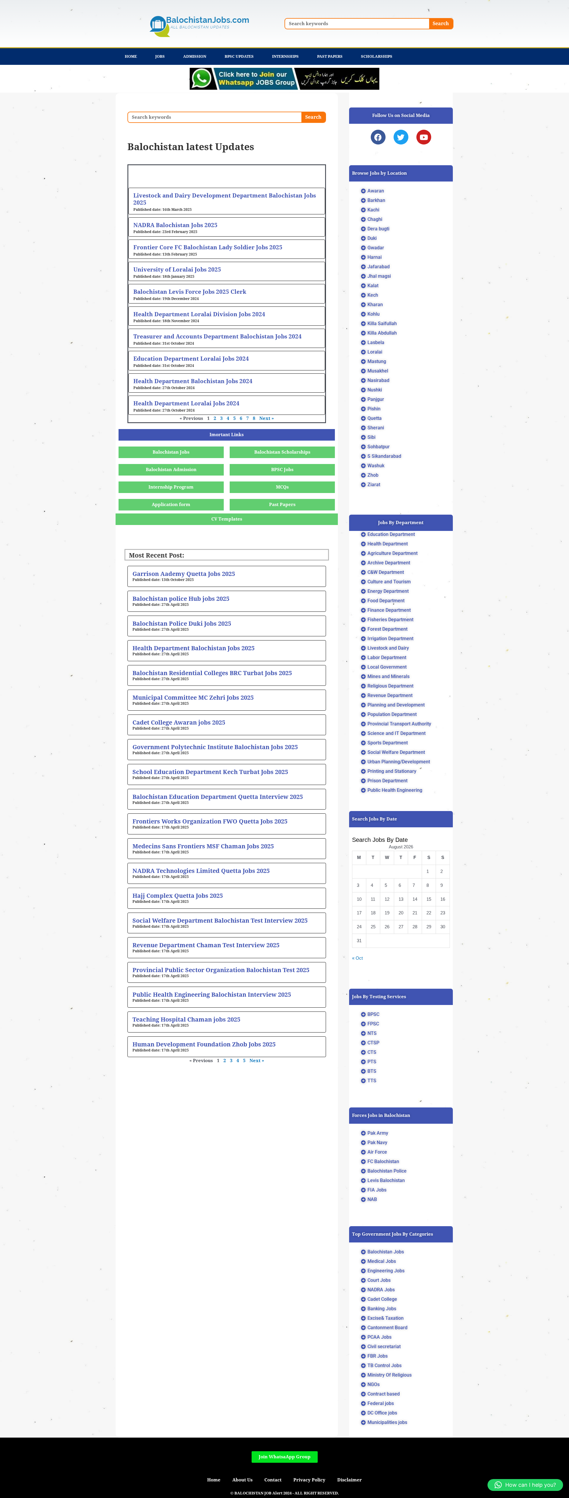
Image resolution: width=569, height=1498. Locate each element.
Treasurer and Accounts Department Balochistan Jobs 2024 (217, 336)
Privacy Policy (309, 1480)
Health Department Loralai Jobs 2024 (186, 403)
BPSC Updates (239, 56)
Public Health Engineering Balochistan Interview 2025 (211, 994)
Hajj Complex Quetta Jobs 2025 (177, 895)
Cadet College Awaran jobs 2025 (178, 722)
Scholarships (376, 56)
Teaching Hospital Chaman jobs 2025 (186, 1019)
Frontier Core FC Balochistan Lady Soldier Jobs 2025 (207, 247)
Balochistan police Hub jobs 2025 (180, 598)
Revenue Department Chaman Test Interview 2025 (205, 945)
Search (441, 23)
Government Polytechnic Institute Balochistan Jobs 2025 (215, 747)
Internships (285, 56)
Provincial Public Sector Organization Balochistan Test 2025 (220, 970)
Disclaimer (349, 1480)
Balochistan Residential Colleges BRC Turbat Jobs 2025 (212, 673)
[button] (525, 1485)
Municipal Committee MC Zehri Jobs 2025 (193, 697)
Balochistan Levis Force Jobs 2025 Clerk (189, 291)
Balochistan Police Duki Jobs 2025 (181, 623)
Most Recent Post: (156, 555)
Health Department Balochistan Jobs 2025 (193, 648)
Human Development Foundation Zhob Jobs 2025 (204, 1044)
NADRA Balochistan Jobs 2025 (175, 225)
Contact (273, 1480)
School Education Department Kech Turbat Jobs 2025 (210, 772)
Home (131, 56)
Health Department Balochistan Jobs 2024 (192, 381)
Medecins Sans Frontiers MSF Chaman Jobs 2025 (203, 846)
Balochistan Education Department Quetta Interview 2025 (217, 796)
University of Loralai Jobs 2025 (177, 269)
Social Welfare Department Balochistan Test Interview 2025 (220, 920)
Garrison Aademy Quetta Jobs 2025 (183, 573)
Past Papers (330, 56)
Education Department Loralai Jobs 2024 (191, 358)
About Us (242, 1480)
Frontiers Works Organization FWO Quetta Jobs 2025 (209, 821)
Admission (194, 56)
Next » (266, 418)
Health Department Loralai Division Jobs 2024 (199, 314)
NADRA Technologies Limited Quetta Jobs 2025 (201, 870)
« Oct (357, 958)
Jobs (160, 56)
